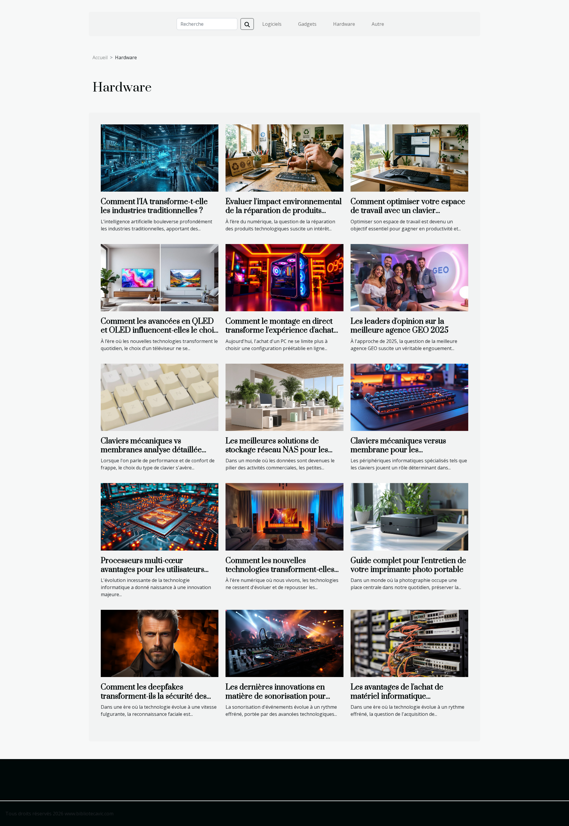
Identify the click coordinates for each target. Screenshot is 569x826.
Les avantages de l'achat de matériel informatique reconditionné (397, 696)
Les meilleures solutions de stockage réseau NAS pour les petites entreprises (277, 450)
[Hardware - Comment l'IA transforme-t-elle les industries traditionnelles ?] (159, 157)
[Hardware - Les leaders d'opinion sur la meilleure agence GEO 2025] (409, 277)
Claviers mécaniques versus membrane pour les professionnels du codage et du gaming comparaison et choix (404, 454)
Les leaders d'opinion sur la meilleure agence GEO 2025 (399, 326)
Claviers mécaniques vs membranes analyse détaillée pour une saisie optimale (151, 450)
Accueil (100, 57)
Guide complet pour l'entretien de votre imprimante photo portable (408, 565)
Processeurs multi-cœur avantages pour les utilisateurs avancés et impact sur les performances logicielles (152, 574)
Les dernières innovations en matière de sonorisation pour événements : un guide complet (279, 696)
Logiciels (272, 24)
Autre (378, 24)
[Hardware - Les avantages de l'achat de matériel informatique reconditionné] (409, 643)
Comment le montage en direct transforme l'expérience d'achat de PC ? (280, 330)
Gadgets (307, 24)
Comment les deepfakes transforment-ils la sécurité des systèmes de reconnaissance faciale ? (154, 700)
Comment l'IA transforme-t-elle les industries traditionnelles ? (154, 206)
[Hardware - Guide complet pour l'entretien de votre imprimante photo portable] (409, 516)
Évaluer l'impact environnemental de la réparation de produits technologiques (284, 211)
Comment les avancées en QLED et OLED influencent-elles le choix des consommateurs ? (159, 330)
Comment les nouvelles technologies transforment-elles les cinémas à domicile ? (280, 570)
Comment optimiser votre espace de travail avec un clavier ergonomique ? (408, 211)
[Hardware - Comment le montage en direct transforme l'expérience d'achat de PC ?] (284, 277)
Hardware (344, 24)
